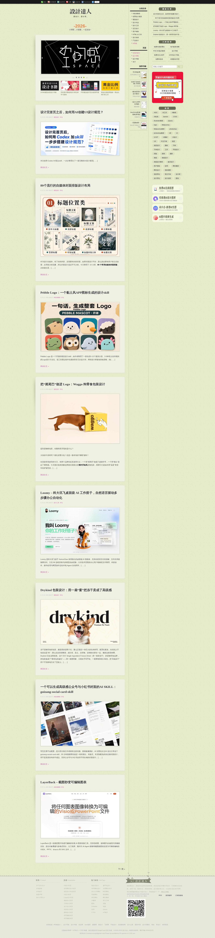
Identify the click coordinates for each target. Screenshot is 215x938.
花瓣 (69, 2)
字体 (174, 145)
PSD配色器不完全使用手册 (90, 92)
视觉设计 (56, 117)
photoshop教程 (159, 133)
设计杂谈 (136, 37)
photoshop (173, 129)
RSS (160, 895)
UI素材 (165, 137)
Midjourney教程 (159, 129)
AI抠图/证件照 (174, 59)
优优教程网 (122, 925)
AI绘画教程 (57, 297)
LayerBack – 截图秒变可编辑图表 (63, 782)
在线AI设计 (136, 53)
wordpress (115, 933)
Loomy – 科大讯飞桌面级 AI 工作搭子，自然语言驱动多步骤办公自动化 (176, 30)
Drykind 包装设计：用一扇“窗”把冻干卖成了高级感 (76, 590)
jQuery (170, 121)
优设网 (81, 925)
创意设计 (157, 145)
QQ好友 (77, 2)
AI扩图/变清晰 (174, 47)
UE (170, 133)
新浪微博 (53, 2)
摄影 (171, 154)
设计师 (178, 174)
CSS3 (175, 117)
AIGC (156, 112)
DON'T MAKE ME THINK (135, 83)
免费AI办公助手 (159, 55)
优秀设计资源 (137, 16)
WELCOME (165, 892)
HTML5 (105, 912)
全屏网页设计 (107, 888)
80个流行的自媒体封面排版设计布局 (65, 185)
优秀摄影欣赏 (68, 915)
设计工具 (56, 502)
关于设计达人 (40, 885)
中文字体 (164, 141)
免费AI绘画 (159, 59)
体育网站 (94, 897)
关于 (134, 62)
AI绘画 (156, 117)
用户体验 (136, 31)
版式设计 (171, 162)
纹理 (166, 166)
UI (177, 133)
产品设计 (136, 40)
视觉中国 (138, 925)
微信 (44, 2)
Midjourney (165, 125)
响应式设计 (95, 885)
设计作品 (136, 22)
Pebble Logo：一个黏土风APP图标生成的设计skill (74, 292)
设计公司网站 (95, 891)
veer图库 (88, 925)
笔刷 (104, 906)
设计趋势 (168, 178)
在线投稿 (39, 888)
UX (155, 141)
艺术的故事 (136, 72)
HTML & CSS (137, 34)
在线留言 (39, 891)
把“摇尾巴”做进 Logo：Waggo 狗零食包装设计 (72, 384)
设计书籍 (136, 59)
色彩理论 (157, 174)
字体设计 (157, 149)
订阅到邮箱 (179, 895)
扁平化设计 (106, 885)
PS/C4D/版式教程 (159, 51)
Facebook (87, 2)
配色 (177, 178)
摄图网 (94, 925)
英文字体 (168, 174)
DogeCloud (102, 930)
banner (165, 117)
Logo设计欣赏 (68, 897)
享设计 (158, 925)
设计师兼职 (146, 925)
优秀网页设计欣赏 (70, 888)
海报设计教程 (158, 162)
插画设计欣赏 (68, 912)
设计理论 (157, 178)
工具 (166, 149)
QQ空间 (62, 2)
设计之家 (130, 925)
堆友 (152, 925)
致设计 (100, 925)
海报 (155, 158)
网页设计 (157, 170)
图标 (166, 145)
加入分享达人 (40, 897)
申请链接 (57, 925)
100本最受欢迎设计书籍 (48, 92)
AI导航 (135, 43)
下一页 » (121, 869)
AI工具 (164, 112)
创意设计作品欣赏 (70, 891)
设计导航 (136, 56)
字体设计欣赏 (68, 903)
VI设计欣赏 (67, 894)
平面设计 (176, 149)
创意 (173, 141)
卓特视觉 (165, 925)
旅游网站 (106, 894)
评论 (61, 117)
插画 (163, 154)
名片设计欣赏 (68, 906)
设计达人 (80, 11)
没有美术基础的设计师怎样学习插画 (70, 94)
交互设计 (136, 28)
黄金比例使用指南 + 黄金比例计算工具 (110, 94)
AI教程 (174, 112)
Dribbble (94, 906)
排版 (155, 154)
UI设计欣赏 (67, 885)
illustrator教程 (158, 121)
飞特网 (106, 925)
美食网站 (94, 894)
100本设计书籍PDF (175, 55)
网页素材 (176, 166)
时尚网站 (106, 891)
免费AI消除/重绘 (159, 47)
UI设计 (174, 137)
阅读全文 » (44, 167)
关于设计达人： (138, 877)
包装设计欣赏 (68, 909)
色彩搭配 (168, 170)
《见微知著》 (135, 123)
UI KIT (156, 137)
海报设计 (165, 158)
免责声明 (39, 894)
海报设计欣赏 (68, 900)
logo (155, 125)
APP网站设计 (95, 888)
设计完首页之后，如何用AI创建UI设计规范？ (71, 112)
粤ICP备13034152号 (147, 930)
